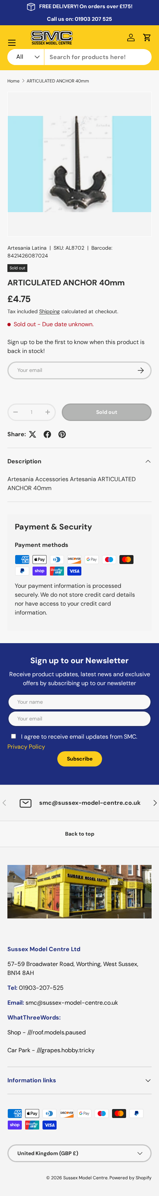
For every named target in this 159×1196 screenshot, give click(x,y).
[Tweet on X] (32, 434)
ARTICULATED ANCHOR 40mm (58, 81)
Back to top (79, 833)
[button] (147, 37)
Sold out (106, 412)
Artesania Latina (27, 247)
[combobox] (79, 57)
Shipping (49, 311)
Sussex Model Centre (85, 1178)
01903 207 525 (93, 19)
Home (13, 81)
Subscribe (79, 758)
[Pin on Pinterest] (62, 434)
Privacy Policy (26, 747)
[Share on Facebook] (47, 434)
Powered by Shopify (130, 1178)
